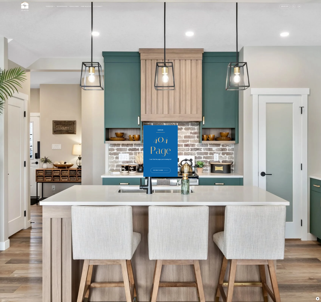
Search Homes (74, 6)
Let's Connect (97, 6)
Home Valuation (86, 6)
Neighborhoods (62, 6)
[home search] (294, 6)
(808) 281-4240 (284, 6)
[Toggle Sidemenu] (299, 6)
